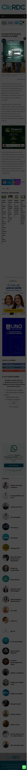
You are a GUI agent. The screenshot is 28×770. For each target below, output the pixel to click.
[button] (24, 38)
